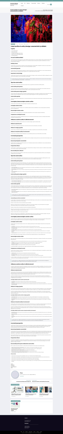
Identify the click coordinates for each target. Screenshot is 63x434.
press (21, 373)
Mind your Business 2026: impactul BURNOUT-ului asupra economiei (16, 394)
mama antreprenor (14, 366)
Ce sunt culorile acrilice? (14, 50)
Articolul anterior (28, 380)
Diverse (38, 3)
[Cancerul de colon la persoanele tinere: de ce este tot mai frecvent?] (31, 389)
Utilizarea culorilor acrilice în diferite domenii (17, 54)
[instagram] (51, 0)
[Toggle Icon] (51, 4)
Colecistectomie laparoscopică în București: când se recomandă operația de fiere (44, 394)
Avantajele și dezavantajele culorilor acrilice (17, 53)
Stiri (24, 3)
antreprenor (12, 364)
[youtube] (52, 0)
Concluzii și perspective (14, 55)
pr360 (12, 367)
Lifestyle (43, 3)
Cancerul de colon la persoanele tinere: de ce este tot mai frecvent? (30, 394)
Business (28, 3)
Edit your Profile (32, 374)
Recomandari (34, 3)
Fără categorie (12, 403)
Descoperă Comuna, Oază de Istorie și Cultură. (14, 409)
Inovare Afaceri (14, 3)
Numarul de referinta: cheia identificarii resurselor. (40, 381)
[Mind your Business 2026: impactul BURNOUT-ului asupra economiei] (17, 389)
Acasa (22, 3)
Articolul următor (34, 380)
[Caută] (47, 4)
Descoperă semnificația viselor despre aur (23, 381)
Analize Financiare (27, 426)
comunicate (12, 365)
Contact (22, 5)
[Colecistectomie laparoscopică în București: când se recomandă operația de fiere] (45, 389)
